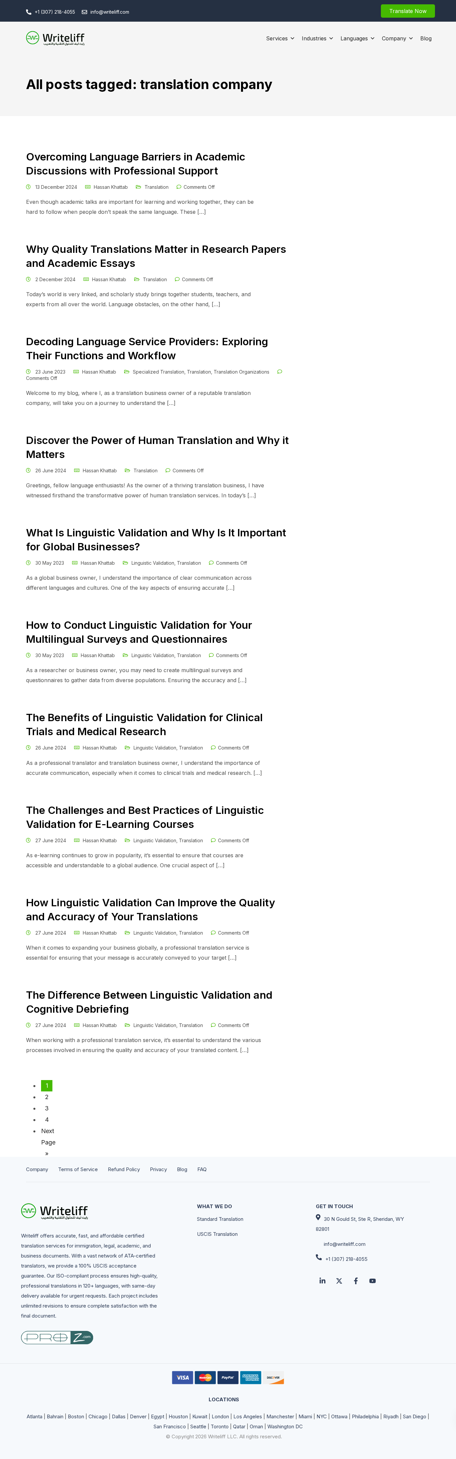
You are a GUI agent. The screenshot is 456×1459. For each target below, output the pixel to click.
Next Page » (46, 1132)
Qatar (239, 1426)
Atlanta (34, 1416)
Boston (76, 1416)
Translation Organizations (241, 372)
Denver (138, 1416)
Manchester (280, 1416)
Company (394, 38)
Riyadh (391, 1416)
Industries (314, 38)
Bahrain (55, 1416)
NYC (321, 1416)
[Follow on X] (339, 1281)
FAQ (202, 1169)
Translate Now (408, 11)
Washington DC (285, 1426)
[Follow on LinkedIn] (322, 1281)
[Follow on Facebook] (356, 1281)
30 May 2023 (50, 563)
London (220, 1416)
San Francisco (170, 1426)
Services (277, 38)
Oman (256, 1426)
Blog (426, 38)
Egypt (157, 1416)
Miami (305, 1416)
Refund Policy (124, 1169)
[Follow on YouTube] (372, 1281)
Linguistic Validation (153, 563)
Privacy (158, 1169)
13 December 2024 (56, 187)
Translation (157, 187)
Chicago (97, 1416)
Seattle (198, 1426)
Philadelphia (365, 1416)
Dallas (119, 1416)
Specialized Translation (158, 372)
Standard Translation (220, 1219)
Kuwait (199, 1416)
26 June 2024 (51, 470)
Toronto (220, 1426)
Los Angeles (247, 1416)
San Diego (414, 1416)
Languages (354, 38)
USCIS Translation (217, 1234)
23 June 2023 (51, 372)
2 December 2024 (56, 279)
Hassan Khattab (111, 187)
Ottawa (339, 1416)
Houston (178, 1416)
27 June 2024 (51, 840)
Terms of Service (78, 1169)
